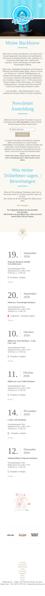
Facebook (22, 571)
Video (22, 580)
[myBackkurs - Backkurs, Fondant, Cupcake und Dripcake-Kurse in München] (22, 26)
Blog (22, 575)
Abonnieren (22, 134)
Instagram (22, 573)
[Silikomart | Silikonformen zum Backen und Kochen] (11, 539)
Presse (22, 578)
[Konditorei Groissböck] (23, 539)
